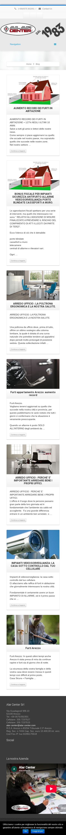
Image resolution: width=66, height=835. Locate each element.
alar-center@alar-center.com (21, 725)
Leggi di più (38, 831)
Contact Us (47, 9)
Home (29, 64)
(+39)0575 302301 (26, 9)
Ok (25, 831)
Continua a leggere (18, 151)
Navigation (15, 44)
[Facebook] (26, 15)
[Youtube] (33, 15)
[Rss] (39, 15)
